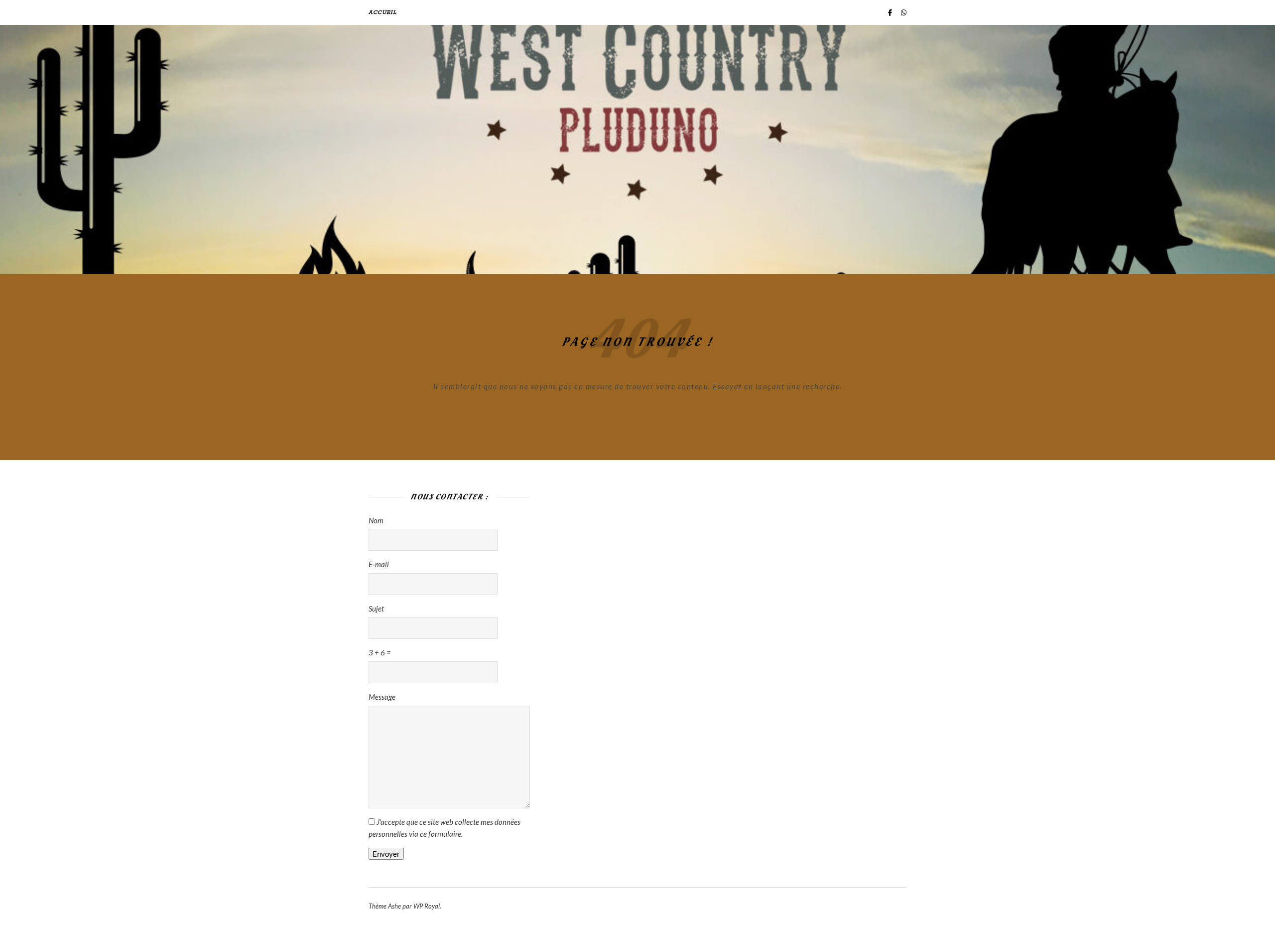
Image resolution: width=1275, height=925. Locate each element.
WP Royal (426, 906)
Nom (376, 520)
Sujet (376, 608)
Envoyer (386, 853)
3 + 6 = (380, 652)
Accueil (382, 12)
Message (382, 696)
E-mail (379, 564)
